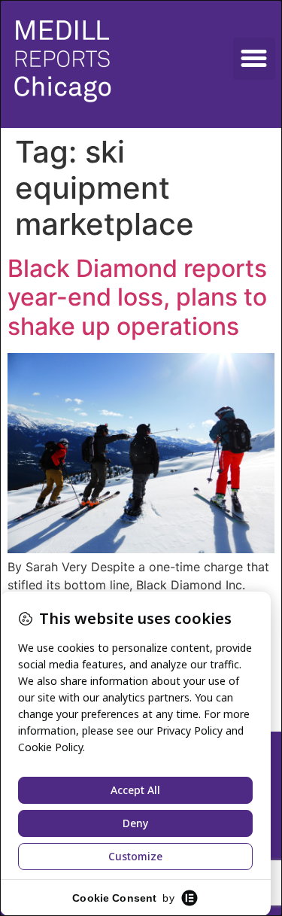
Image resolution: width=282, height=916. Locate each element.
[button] (254, 59)
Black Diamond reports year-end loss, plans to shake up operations (137, 297)
